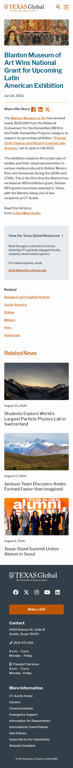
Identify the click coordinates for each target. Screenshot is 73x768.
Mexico (9, 320)
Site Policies (17, 733)
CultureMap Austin (26, 213)
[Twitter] (47, 109)
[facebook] (15, 592)
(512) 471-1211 (23, 642)
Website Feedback (22, 745)
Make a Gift (36, 609)
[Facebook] (33, 109)
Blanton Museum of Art (28, 118)
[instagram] (36, 592)
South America (15, 305)
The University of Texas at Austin (35, 759)
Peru (7, 327)
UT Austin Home (21, 696)
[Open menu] (68, 7)
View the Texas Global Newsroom (34, 236)
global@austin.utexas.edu (28, 270)
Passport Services (26, 664)
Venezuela (12, 335)
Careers (15, 702)
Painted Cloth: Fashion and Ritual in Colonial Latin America (35, 143)
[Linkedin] (40, 109)
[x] (26, 592)
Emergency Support (23, 714)
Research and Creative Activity (27, 297)
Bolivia (9, 312)
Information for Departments (29, 721)
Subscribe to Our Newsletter (29, 739)
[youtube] (47, 592)
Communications (21, 708)
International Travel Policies (28, 727)
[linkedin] (57, 592)
